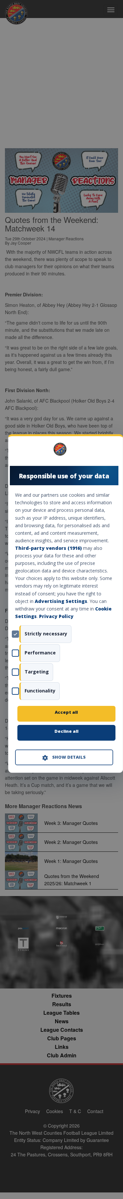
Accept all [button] (66, 712)
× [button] (110, 451)
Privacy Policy (56, 616)
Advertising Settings (60, 601)
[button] (64, 757)
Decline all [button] (66, 731)
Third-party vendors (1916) (48, 548)
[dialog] (65, 603)
